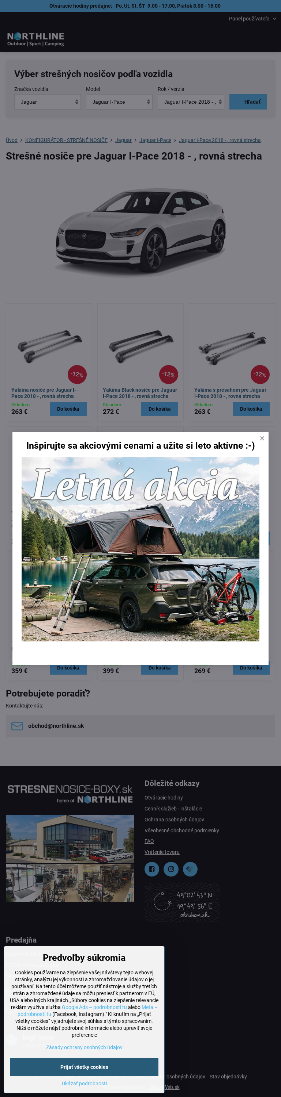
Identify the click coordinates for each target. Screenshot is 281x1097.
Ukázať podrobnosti (84, 1083)
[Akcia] (140, 640)
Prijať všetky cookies (84, 1067)
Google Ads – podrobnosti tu (94, 1007)
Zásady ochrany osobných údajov (84, 1047)
